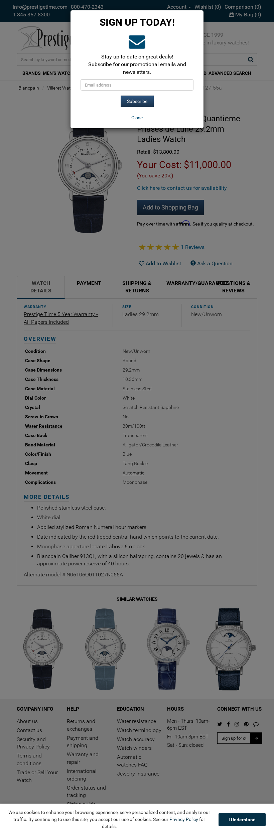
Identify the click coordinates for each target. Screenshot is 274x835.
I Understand (242, 819)
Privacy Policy (183, 819)
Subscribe (137, 101)
